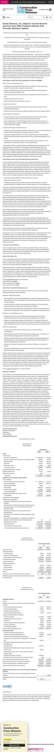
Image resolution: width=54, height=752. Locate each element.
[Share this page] (50, 17)
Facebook (14, 281)
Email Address (7, 739)
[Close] (25, 723)
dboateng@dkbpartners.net (10, 436)
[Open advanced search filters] (46, 17)
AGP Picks (4, 2)
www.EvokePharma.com (11, 279)
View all (51, 2)
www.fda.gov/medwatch (11, 368)
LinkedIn (17, 283)
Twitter (17, 285)
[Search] (43, 17)
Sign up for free (14, 745)
